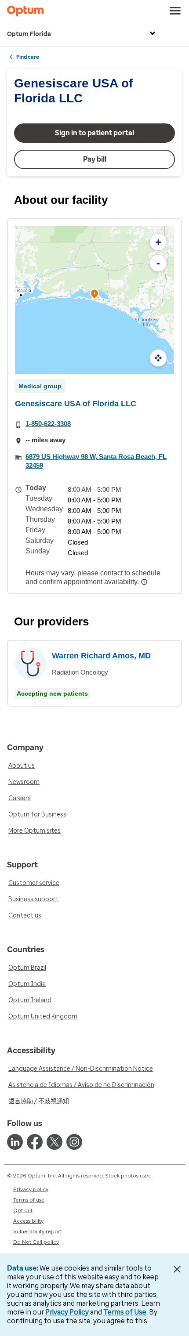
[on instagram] (74, 1142)
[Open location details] (94, 295)
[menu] (175, 11)
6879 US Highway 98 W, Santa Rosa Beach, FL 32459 (96, 461)
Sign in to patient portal (94, 133)
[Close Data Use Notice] (177, 1269)
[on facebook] (35, 1142)
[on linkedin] (15, 1142)
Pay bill (94, 159)
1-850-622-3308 (48, 423)
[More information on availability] (145, 581)
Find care (27, 57)
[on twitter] (54, 1142)
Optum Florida (29, 34)
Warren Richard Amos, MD (101, 655)
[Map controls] (158, 358)
